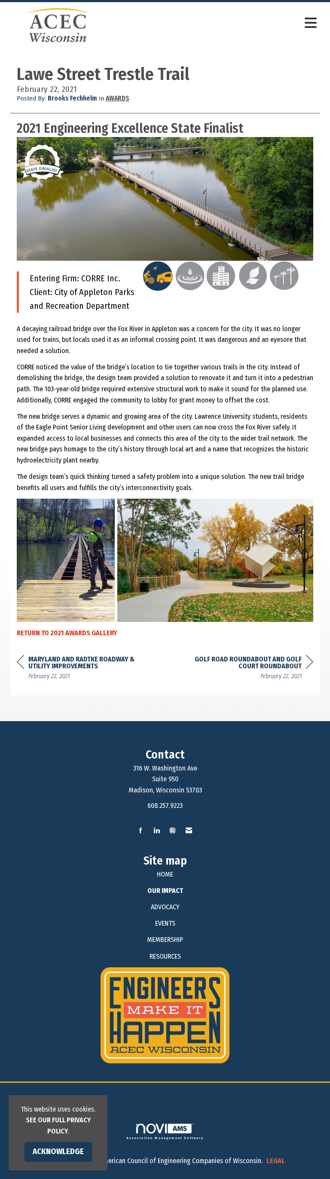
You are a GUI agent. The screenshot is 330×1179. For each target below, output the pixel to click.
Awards (117, 98)
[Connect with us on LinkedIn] (157, 831)
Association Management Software (165, 1137)
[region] (248, 669)
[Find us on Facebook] (141, 831)
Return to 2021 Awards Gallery (67, 633)
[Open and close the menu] (216, 23)
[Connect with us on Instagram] (172, 831)
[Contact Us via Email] (188, 831)
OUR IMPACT (165, 891)
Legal (275, 1161)
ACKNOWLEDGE (58, 1151)
